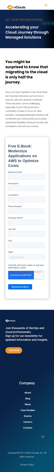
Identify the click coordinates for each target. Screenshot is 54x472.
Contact (27, 428)
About (28, 393)
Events (28, 416)
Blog (27, 399)
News (28, 404)
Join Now (13, 350)
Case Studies (27, 410)
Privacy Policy (27, 464)
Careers (27, 422)
